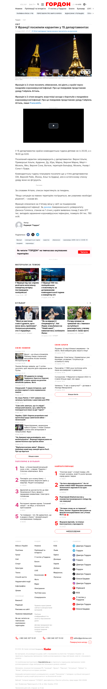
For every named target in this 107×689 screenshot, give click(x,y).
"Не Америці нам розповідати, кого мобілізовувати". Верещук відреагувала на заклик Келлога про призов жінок (33, 439)
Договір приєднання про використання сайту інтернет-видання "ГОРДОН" (43, 628)
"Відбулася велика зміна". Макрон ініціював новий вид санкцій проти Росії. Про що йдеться (32, 449)
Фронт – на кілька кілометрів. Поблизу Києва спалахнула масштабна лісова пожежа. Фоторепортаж (31, 357)
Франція (19, 240)
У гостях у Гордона (57, 8)
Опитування (39, 588)
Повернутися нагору (78, 642)
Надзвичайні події (22, 581)
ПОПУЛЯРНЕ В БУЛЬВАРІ (27, 461)
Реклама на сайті (22, 609)
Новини (18, 8)
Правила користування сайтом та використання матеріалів (43, 608)
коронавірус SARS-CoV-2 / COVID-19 (75, 240)
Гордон (17, 20)
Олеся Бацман (83, 579)
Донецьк (57, 559)
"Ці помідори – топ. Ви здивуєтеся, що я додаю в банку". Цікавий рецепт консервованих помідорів (36, 517)
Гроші (17, 555)
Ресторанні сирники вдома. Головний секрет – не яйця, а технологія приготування (35, 505)
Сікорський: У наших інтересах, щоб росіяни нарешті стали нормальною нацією (30, 390)
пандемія (20, 243)
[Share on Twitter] (32, 234)
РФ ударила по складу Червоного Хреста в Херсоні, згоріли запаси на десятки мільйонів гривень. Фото (32, 379)
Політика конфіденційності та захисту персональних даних (42, 617)
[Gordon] (58, 4)
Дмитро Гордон (83, 546)
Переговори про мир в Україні (49, 13)
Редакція (19, 605)
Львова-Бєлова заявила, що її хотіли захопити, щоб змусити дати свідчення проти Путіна (33, 368)
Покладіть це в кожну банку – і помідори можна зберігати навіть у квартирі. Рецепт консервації (34, 480)
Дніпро (57, 568)
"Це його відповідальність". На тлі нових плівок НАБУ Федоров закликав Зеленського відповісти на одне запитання (76, 486)
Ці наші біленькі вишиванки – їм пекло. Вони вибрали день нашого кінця (72, 349)
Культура (19, 568)
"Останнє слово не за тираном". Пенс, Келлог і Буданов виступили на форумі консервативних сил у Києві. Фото (75, 511)
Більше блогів (73, 394)
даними (48, 207)
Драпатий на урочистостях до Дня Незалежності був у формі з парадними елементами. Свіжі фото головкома (34, 493)
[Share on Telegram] (37, 234)
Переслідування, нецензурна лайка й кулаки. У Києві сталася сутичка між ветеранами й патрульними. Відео (32, 428)
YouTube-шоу (40, 593)
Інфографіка (20, 586)
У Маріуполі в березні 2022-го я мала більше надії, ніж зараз (73, 378)
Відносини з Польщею (74, 13)
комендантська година (32, 240)
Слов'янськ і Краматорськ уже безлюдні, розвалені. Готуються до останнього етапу (72, 359)
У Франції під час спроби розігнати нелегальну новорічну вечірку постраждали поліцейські (27, 287)
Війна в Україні (21, 546)
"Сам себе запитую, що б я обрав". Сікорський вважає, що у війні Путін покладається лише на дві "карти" (30, 408)
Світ (24, 20)
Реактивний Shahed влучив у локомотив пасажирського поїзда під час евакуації (75, 499)
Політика (19, 550)
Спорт (18, 564)
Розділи (37, 541)
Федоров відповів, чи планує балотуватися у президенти (72, 523)
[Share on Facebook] (28, 234)
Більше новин (34, 456)
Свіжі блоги (61, 345)
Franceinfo (35, 103)
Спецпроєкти (40, 597)
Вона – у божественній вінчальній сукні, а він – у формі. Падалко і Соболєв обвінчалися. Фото (33, 469)
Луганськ (57, 577)
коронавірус (30, 243)
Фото (36, 579)
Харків (56, 564)
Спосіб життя (21, 577)
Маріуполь (58, 573)
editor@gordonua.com (83, 638)
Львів (56, 550)
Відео (36, 584)
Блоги (71, 8)
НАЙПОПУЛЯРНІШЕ (64, 466)
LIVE (36, 570)
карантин (46, 240)
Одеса (56, 555)
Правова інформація (23, 614)
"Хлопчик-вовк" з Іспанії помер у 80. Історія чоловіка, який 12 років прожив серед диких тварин (76, 474)
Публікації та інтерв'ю (35, 8)
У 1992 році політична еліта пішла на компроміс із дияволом (71, 369)
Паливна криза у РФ (25, 13)
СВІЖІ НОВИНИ (22, 348)
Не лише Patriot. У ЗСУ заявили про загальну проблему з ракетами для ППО (32, 399)
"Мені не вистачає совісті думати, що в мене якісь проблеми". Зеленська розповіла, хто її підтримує (26, 326)
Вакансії (18, 600)
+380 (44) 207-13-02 (54, 638)
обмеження (56, 240)
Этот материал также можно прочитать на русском (55, 31)
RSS (78, 593)
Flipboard (80, 588)
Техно (17, 573)
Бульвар (81, 8)
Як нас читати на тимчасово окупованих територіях (22, 621)
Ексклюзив (39, 575)
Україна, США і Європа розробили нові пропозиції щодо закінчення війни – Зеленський (31, 417)
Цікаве (18, 590)
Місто (56, 541)
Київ (55, 546)
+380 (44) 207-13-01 (27, 638)
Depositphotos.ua (44, 662)
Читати (84, 252)
